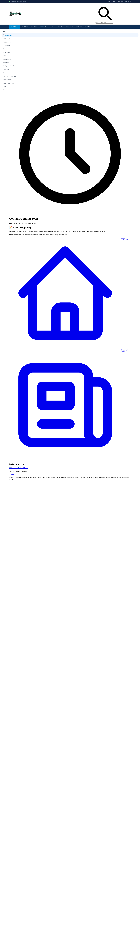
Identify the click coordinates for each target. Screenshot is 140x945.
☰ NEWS (13, 26)
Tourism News (6, 42)
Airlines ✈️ (43, 26)
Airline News (33, 26)
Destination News (7, 59)
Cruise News (60, 26)
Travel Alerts (87, 26)
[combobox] (104, 14)
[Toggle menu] (129, 14)
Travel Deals (78, 26)
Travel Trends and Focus (9, 76)
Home (4, 31)
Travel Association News (9, 49)
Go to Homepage (124, 238)
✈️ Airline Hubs (7, 35)
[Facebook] (126, 1)
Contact (113, 1)
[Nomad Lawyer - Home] (15, 14)
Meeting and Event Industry (10, 66)
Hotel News (51, 26)
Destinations (69, 26)
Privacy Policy (120, 1)
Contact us (12, 474)
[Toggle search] (125, 14)
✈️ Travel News (23, 468)
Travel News (24, 26)
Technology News (7, 79)
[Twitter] (128, 1)
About (109, 1)
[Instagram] (130, 1)
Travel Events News (8, 83)
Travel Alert (6, 69)
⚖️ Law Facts (13, 468)
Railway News (6, 52)
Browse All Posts (124, 350)
